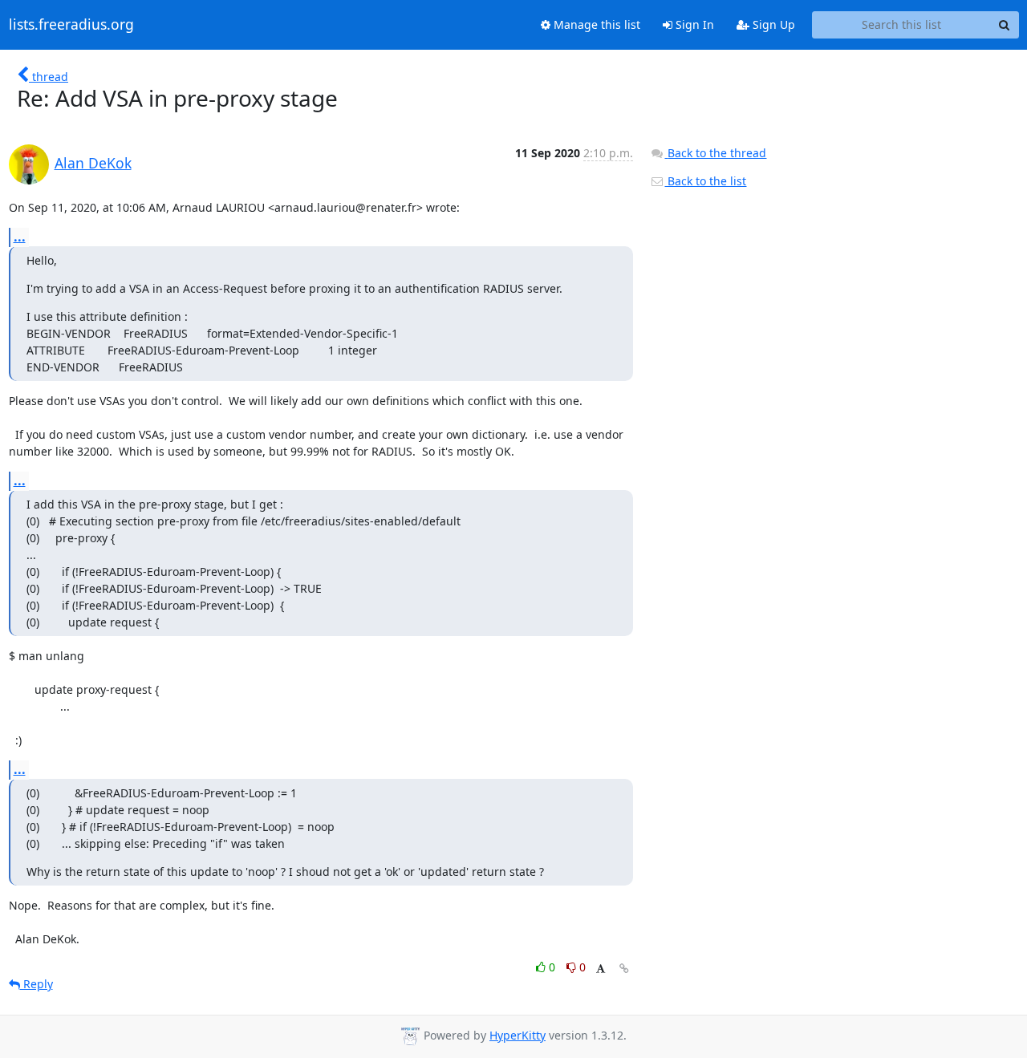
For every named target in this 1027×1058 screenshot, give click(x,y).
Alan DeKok (93, 162)
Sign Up (772, 24)
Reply (36, 983)
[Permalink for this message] (624, 968)
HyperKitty (517, 1035)
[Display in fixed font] (600, 969)
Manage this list (595, 24)
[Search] (1004, 25)
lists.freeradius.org (71, 24)
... (20, 236)
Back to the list (705, 180)
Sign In (693, 24)
